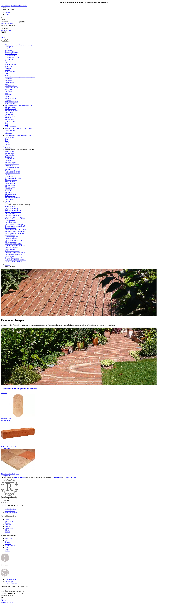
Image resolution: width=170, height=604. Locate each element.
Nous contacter (5, 6)
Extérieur (7, 523)
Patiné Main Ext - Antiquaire (10, 474)
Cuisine (7, 519)
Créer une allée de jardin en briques (19, 388)
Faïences (7, 526)
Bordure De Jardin (6, 418)
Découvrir (4, 393)
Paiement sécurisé (70, 477)
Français (7, 13)
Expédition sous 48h (19, 477)
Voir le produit (5, 420)
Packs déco (8, 538)
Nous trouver (15, 6)
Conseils (7, 542)
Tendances (8, 524)
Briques (7, 530)
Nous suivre (23, 6)
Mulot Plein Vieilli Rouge (9, 446)
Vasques (7, 532)
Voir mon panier (6, 30)
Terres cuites (8, 528)
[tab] (87, 45)
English (7, 14)
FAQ (6, 549)
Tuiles (6, 540)
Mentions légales (10, 545)
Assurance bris (57, 477)
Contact (7, 551)
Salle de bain (9, 521)
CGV (6, 547)
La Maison (8, 544)
